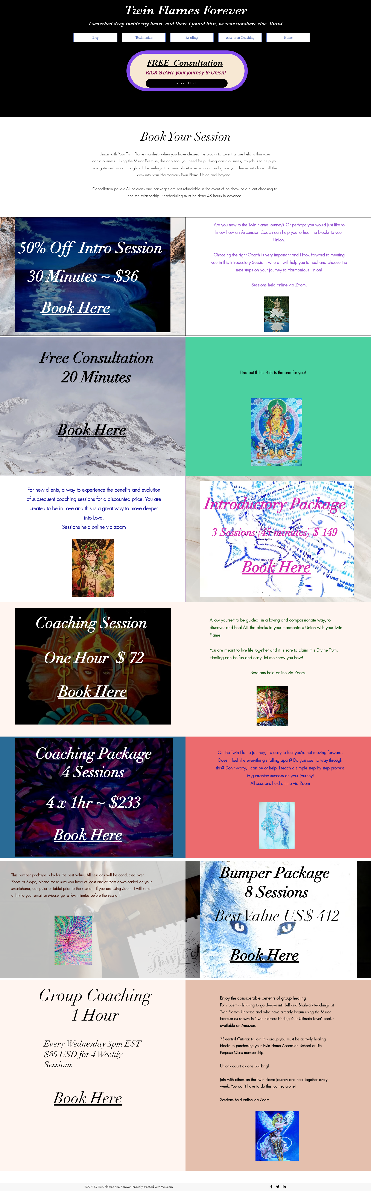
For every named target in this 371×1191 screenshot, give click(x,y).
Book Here (88, 1098)
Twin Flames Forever (185, 10)
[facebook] (271, 1187)
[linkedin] (284, 1187)
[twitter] (278, 1187)
